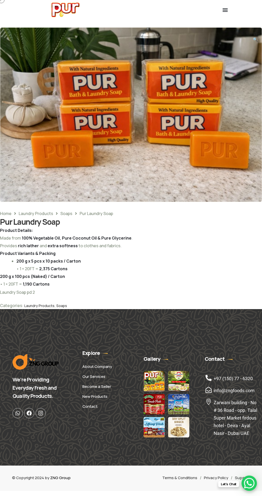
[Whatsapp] (18, 413)
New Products (94, 396)
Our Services (93, 376)
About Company (97, 366)
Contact (89, 406)
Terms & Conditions (179, 477)
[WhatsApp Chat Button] (249, 483)
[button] (225, 10)
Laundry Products (36, 213)
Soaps (66, 213)
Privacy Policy (216, 477)
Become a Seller (96, 386)
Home (6, 213)
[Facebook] (29, 413)
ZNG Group (60, 477)
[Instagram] (41, 413)
